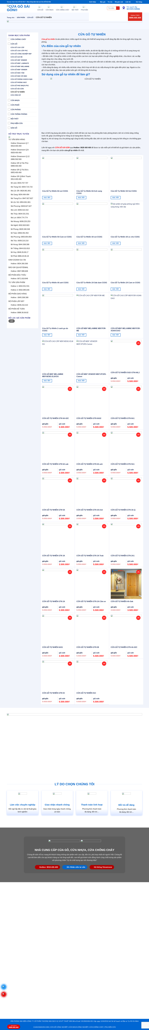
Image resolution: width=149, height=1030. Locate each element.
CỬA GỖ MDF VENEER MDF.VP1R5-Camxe (91, 375)
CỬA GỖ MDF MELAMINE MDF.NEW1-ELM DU (52, 375)
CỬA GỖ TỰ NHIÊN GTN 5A (53, 510)
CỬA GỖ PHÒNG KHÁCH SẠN (21, 79)
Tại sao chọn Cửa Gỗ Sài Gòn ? (16, 2)
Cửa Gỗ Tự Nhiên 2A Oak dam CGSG (91, 283)
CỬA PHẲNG (16, 109)
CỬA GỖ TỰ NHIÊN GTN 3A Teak (90, 556)
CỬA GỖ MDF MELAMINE (20, 66)
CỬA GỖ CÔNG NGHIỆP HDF (21, 54)
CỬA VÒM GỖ (16, 95)
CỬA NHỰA (15, 100)
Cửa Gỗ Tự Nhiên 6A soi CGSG (55, 191)
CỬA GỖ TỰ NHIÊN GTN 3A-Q (123, 510)
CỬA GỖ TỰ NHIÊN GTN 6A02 (88, 418)
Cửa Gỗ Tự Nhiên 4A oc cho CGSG (125, 237)
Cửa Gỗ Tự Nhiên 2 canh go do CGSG (55, 329)
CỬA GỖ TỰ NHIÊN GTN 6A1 (122, 418)
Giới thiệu (92, 2)
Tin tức (110, 2)
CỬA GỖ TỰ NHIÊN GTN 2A (53, 601)
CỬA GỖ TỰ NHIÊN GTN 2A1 (122, 556)
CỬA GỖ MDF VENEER (19, 69)
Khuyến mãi (119, 2)
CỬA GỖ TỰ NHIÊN (18, 92)
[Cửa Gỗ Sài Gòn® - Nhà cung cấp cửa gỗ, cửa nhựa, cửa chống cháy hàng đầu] (20, 8)
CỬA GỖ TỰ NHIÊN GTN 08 (87, 647)
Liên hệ (127, 2)
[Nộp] (118, 8)
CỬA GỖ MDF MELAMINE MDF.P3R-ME (91, 329)
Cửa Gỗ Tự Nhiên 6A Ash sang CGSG (89, 192)
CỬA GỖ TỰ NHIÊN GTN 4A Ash (89, 510)
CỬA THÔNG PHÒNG (19, 114)
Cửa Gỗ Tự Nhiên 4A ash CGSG (55, 283)
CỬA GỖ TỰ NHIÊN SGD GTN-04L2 (125, 372)
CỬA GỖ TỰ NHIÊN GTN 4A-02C (124, 647)
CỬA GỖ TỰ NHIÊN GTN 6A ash (89, 464)
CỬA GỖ (30, 17)
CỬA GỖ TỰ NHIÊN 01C (86, 693)
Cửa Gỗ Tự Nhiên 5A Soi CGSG (124, 191)
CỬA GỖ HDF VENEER (19, 60)
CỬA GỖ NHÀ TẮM (17, 73)
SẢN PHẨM (21, 17)
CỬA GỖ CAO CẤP (17, 47)
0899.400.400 (135, 18)
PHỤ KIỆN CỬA (17, 123)
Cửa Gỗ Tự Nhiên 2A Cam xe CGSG (125, 283)
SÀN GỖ (14, 128)
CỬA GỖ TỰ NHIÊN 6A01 (52, 647)
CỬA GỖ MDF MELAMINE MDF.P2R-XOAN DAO (125, 329)
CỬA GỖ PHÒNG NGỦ (19, 82)
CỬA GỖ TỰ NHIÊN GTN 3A (53, 556)
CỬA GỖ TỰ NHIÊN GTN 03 (53, 693)
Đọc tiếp (47, 197)
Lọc (11, 321)
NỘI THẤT (14, 119)
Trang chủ (10, 17)
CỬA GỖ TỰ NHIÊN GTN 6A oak (55, 464)
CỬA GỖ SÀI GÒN (17, 89)
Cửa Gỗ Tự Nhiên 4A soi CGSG (89, 237)
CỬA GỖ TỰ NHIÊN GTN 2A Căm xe (91, 601)
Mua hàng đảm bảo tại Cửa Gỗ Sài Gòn (39, 2)
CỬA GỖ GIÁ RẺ (16, 57)
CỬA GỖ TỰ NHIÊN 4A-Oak (122, 601)
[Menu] (104, 8)
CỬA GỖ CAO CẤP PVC (19, 50)
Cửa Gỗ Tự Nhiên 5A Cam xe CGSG (57, 237)
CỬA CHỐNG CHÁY (18, 39)
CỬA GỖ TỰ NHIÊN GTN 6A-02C (55, 418)
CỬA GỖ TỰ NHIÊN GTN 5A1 (122, 464)
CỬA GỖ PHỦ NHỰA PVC (20, 85)
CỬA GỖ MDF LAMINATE (20, 63)
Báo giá (102, 2)
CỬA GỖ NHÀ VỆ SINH (19, 76)
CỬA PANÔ (15, 105)
